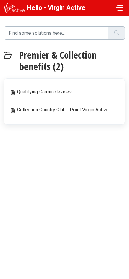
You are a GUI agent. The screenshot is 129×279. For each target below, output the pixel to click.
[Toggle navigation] (119, 7)
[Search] (116, 33)
